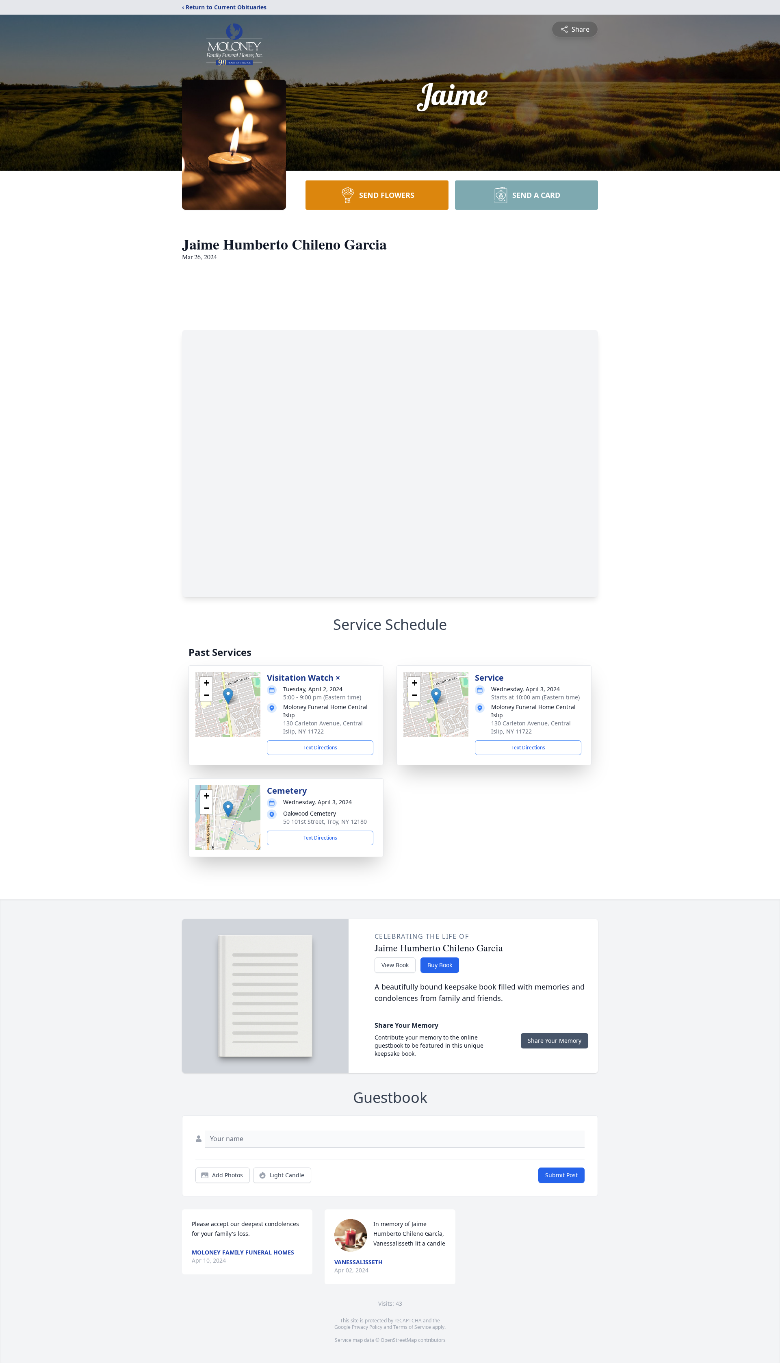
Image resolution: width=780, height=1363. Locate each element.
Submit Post (561, 1175)
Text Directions (320, 747)
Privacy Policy (367, 1327)
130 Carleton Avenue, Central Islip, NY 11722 (323, 727)
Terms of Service (412, 1327)
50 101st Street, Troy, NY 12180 (325, 821)
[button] (228, 696)
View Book (395, 965)
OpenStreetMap (399, 1340)
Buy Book (439, 965)
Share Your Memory (554, 1040)
